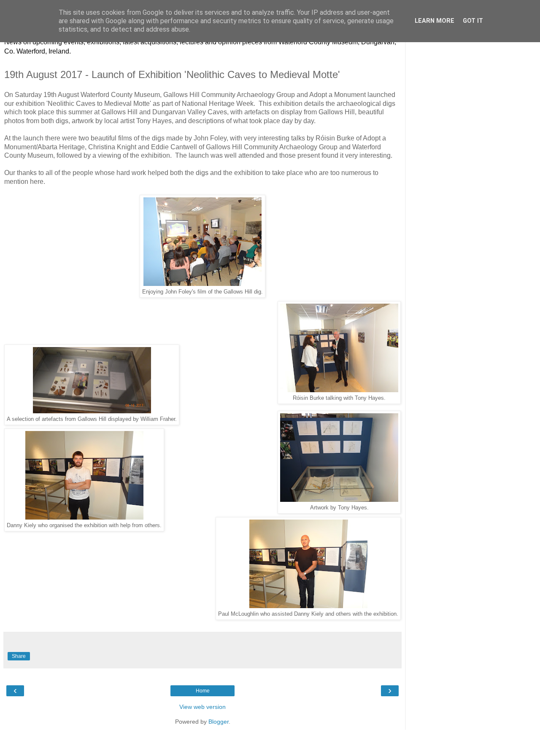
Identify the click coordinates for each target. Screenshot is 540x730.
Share (19, 656)
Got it (473, 20)
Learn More (434, 20)
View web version (202, 706)
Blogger (218, 721)
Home (203, 691)
